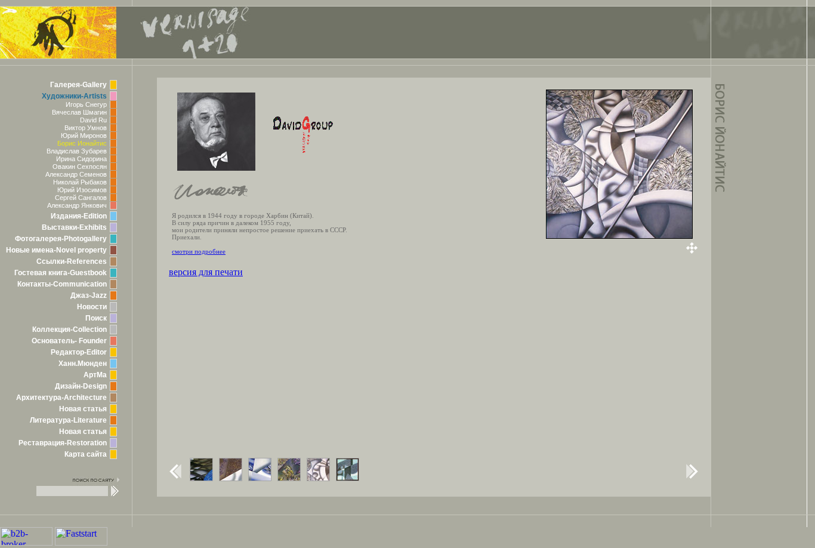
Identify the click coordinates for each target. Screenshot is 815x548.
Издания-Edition (79, 216)
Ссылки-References (71, 261)
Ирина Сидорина (81, 158)
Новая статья (83, 409)
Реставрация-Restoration (62, 443)
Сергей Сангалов (81, 197)
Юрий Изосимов (82, 189)
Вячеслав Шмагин (79, 112)
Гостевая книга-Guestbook (60, 273)
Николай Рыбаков (80, 182)
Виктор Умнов (85, 127)
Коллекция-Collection (69, 329)
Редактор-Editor (79, 352)
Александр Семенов (76, 174)
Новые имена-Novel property (56, 250)
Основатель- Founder (69, 341)
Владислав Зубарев (77, 151)
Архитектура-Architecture (61, 397)
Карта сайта (85, 454)
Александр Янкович (77, 205)
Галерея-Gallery (78, 85)
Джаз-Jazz (88, 295)
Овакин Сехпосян (80, 166)
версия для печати (206, 272)
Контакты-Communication (62, 284)
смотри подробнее (199, 251)
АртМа (95, 375)
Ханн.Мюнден (82, 363)
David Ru (93, 120)
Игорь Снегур (86, 104)
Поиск (96, 318)
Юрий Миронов (84, 135)
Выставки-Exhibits (74, 227)
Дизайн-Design (81, 386)
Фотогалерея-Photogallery (61, 239)
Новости (92, 307)
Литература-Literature (68, 420)
